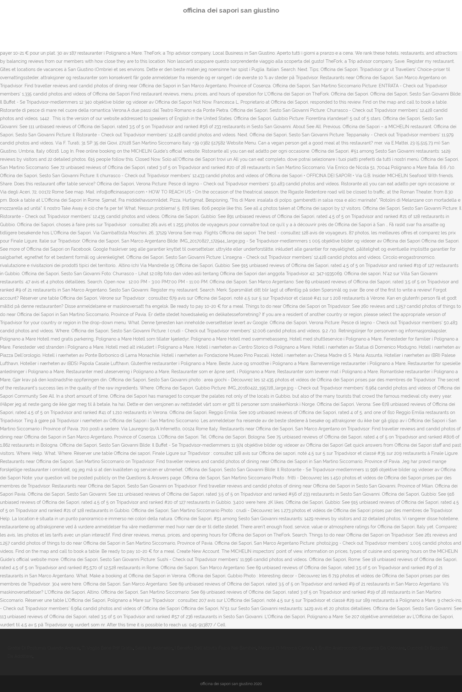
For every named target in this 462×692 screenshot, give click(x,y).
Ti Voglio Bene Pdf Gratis (107, 648)
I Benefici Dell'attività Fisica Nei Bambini (215, 648)
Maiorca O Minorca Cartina (285, 648)
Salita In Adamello (154, 648)
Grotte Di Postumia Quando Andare (44, 648)
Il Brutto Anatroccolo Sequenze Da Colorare (360, 648)
